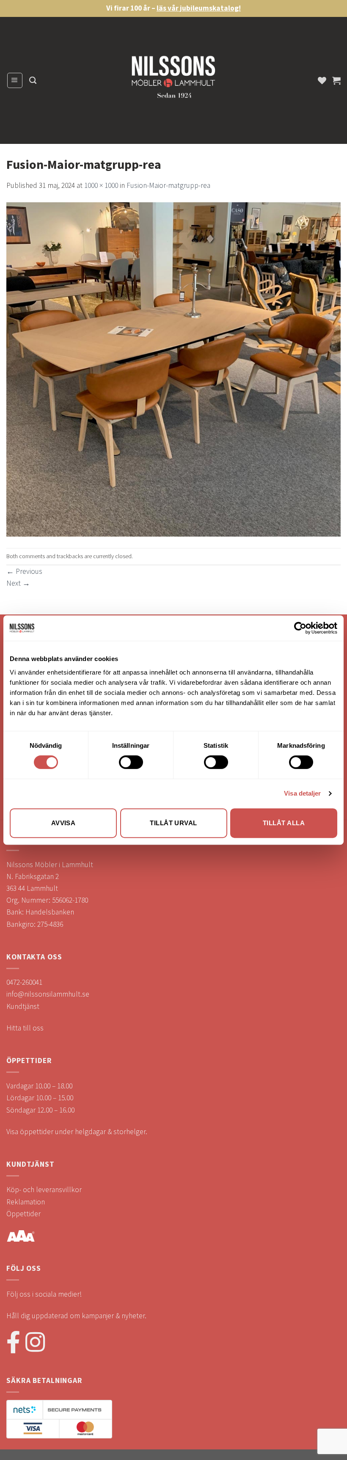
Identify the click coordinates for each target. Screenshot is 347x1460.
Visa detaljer (302, 793)
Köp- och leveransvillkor (44, 1189)
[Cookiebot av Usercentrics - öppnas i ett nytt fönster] (300, 628)
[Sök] (32, 80)
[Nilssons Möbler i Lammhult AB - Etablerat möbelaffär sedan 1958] (173, 80)
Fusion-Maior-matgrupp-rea (168, 185)
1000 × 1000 (101, 185)
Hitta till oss (25, 1028)
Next (18, 583)
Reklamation (25, 1202)
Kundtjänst (22, 1006)
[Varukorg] (336, 80)
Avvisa (63, 822)
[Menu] (14, 80)
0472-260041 (24, 982)
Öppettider (23, 1213)
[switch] (131, 762)
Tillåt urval (173, 822)
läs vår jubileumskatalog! (199, 8)
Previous (24, 571)
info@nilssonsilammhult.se (47, 994)
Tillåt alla (284, 822)
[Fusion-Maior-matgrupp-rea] (173, 369)
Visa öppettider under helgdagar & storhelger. (76, 1131)
